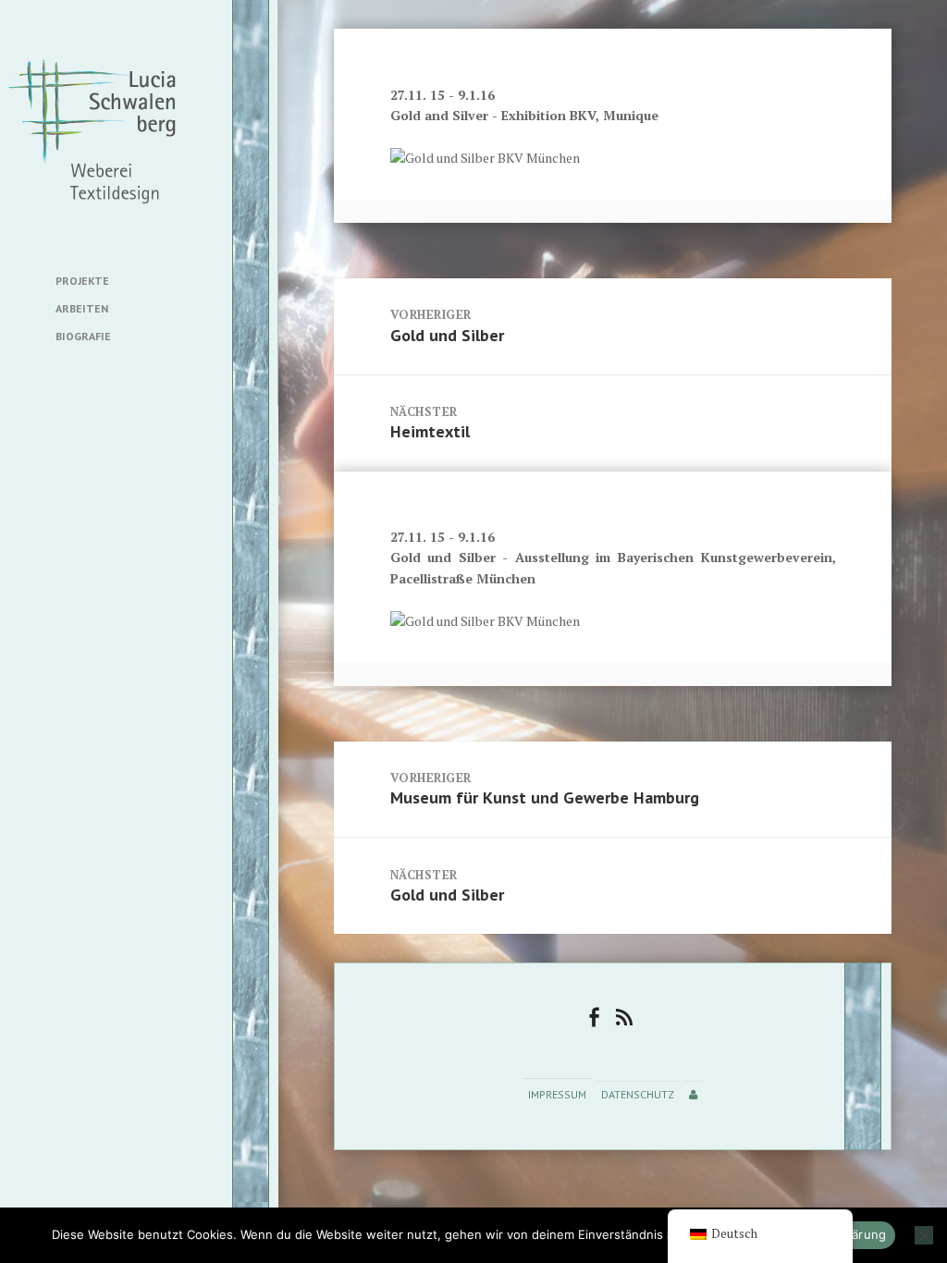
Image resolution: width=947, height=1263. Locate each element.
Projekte (82, 281)
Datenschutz (637, 1094)
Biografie (83, 336)
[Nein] (924, 1235)
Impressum (557, 1094)
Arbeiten (81, 308)
